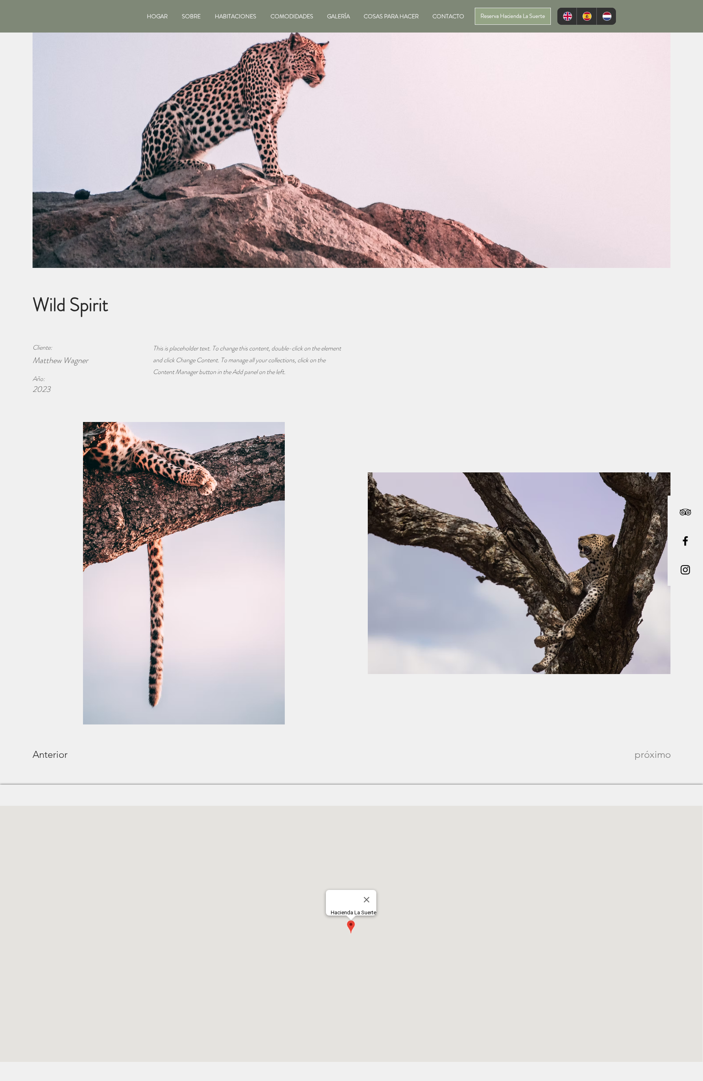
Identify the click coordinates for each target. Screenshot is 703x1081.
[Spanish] (586, 16)
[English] (566, 16)
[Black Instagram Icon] (685, 569)
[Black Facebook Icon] (685, 541)
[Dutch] (606, 16)
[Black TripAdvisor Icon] (685, 512)
